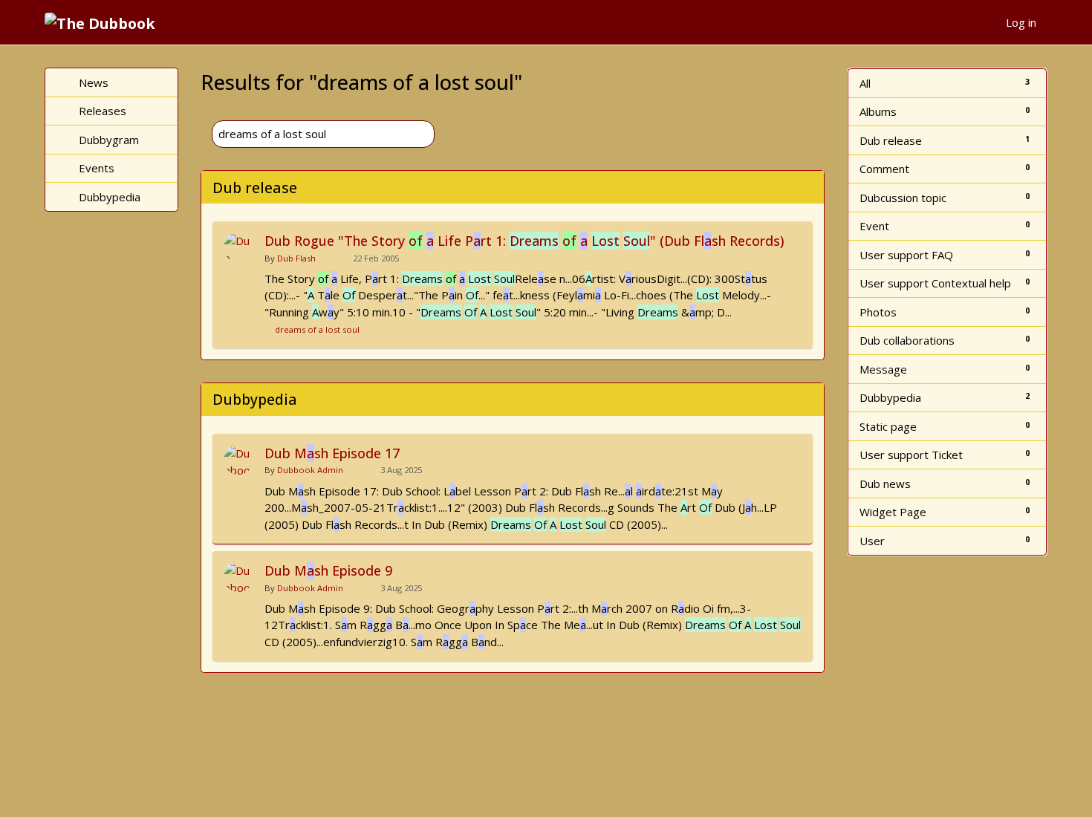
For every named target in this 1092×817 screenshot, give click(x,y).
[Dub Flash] (238, 247)
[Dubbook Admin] (238, 460)
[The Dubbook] (105, 22)
